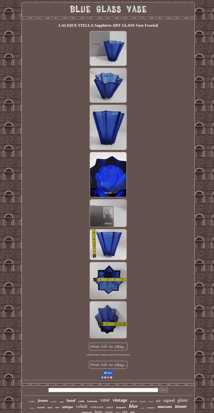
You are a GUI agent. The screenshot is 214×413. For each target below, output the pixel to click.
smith (81, 401)
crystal (41, 407)
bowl (50, 407)
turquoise (121, 407)
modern (32, 401)
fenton (43, 400)
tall (158, 401)
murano (165, 406)
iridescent (96, 407)
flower (151, 402)
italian (32, 408)
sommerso (151, 408)
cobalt (81, 406)
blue (133, 406)
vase (105, 400)
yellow (109, 407)
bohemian (92, 401)
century (54, 401)
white (142, 408)
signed (169, 400)
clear (57, 407)
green (133, 401)
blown (181, 406)
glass (183, 400)
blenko (143, 401)
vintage (120, 400)
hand (71, 400)
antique (67, 407)
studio (62, 402)
